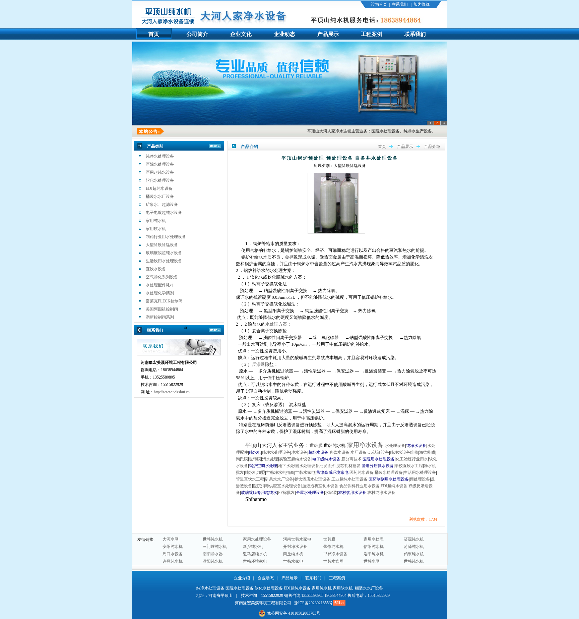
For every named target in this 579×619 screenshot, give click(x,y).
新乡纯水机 (253, 546)
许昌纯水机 (173, 561)
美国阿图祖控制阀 (162, 309)
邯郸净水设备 (335, 554)
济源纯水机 (414, 539)
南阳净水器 (213, 554)
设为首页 (379, 4)
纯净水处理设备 (160, 156)
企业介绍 (242, 578)
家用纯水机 (156, 220)
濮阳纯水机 (213, 561)
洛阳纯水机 (374, 554)
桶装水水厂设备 (160, 196)
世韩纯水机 (213, 539)
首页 (382, 146)
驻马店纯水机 (255, 554)
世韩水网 (372, 561)
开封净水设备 (295, 546)
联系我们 (400, 4)
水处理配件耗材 (160, 285)
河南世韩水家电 (297, 539)
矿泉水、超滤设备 (162, 204)
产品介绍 (432, 146)
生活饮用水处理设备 (164, 261)
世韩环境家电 (255, 561)
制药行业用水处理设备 (166, 236)
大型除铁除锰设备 (162, 244)
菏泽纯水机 (414, 546)
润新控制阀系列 (160, 317)
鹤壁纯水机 (414, 554)
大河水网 (171, 539)
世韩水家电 (293, 561)
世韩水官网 (333, 561)
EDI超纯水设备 (159, 188)
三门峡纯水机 (215, 546)
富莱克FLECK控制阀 (164, 301)
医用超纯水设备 (160, 172)
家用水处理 (374, 539)
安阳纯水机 (173, 546)
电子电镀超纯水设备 (164, 212)
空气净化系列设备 (162, 277)
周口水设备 (173, 554)
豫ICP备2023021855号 (313, 603)
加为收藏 (421, 4)
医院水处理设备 (160, 164)
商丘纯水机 (293, 554)
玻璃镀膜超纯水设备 (164, 252)
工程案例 (337, 578)
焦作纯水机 (333, 546)
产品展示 (405, 146)
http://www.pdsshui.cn (172, 392)
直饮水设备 (156, 269)
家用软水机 (156, 228)
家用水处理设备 (257, 539)
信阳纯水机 (374, 546)
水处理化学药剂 (160, 293)
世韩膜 (329, 539)
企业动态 (266, 578)
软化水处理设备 (160, 180)
